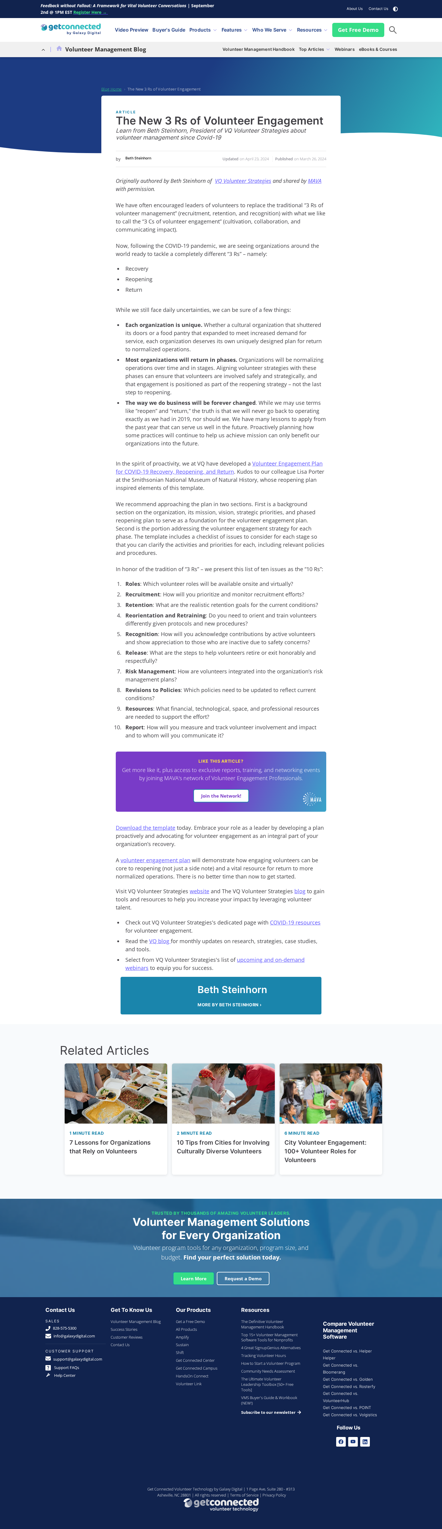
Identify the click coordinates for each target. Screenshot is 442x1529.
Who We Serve (269, 30)
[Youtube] (353, 1442)
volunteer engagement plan (155, 860)
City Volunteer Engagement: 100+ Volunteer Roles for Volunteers (325, 1151)
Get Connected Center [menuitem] (195, 1360)
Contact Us (378, 8)
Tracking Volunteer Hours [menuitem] (263, 1355)
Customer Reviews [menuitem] (127, 1337)
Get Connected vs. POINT (347, 1407)
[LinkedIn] (365, 1442)
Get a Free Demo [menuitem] (190, 1321)
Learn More (194, 1278)
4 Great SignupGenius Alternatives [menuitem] (271, 1347)
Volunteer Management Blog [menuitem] (136, 1321)
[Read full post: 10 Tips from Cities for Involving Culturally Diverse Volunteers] (223, 1093)
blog (299, 891)
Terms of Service (244, 1495)
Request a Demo (243, 1278)
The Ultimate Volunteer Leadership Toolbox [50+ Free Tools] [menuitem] (267, 1384)
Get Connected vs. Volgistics (350, 1415)
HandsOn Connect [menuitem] (192, 1376)
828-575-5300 (64, 1328)
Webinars (345, 49)
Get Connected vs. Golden (348, 1379)
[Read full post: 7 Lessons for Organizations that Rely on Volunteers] (116, 1093)
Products (200, 30)
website (199, 891)
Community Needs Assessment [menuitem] (268, 1371)
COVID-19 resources (295, 922)
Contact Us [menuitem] (120, 1344)
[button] (393, 30)
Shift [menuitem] (180, 1352)
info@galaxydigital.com (74, 1336)
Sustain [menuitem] (182, 1344)
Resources (309, 30)
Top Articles (311, 49)
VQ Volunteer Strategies (243, 180)
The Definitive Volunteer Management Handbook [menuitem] (262, 1324)
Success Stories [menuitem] (124, 1329)
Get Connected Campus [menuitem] (196, 1368)
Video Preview (132, 30)
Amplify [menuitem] (182, 1337)
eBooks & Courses (378, 49)
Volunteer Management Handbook (259, 49)
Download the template (145, 827)
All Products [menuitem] (186, 1329)
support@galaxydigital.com (77, 1359)
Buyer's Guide (168, 30)
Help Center (63, 1375)
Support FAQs (66, 1367)
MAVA (314, 180)
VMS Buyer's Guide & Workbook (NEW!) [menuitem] (269, 1400)
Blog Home (111, 89)
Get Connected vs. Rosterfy (349, 1386)
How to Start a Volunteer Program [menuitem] (270, 1363)
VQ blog (160, 941)
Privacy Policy (274, 1495)
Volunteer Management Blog (105, 49)
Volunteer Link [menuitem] (188, 1383)
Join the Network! (221, 796)
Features (232, 30)
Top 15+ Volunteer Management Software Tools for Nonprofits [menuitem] (269, 1337)
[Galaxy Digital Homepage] (71, 29)
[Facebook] (341, 1442)
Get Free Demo (358, 29)
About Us (355, 8)
